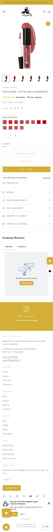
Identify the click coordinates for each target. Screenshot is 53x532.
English (25, 519)
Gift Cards (7, 380)
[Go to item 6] (47, 78)
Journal (5, 372)
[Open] (6, 512)
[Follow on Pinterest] (24, 496)
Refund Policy (8, 445)
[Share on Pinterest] (18, 108)
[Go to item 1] (6, 78)
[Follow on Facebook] (4, 496)
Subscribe (11, 488)
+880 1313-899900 (10, 357)
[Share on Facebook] (11, 108)
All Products (7, 384)
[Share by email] (22, 108)
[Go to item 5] (39, 78)
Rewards (6, 376)
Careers (6, 400)
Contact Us (7, 409)
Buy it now (26, 169)
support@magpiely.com (11, 360)
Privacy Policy (8, 449)
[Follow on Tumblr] (44, 496)
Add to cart (26, 161)
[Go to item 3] (22, 78)
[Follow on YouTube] (30, 496)
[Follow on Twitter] (10, 496)
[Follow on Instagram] (17, 496)
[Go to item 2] (14, 78)
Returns (5, 429)
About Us (6, 405)
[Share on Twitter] (15, 108)
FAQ (4, 421)
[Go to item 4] (30, 78)
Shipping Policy (9, 454)
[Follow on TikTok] (37, 496)
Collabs (5, 425)
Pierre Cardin (10, 87)
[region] (26, 314)
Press (5, 396)
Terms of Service (9, 458)
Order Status (7, 433)
